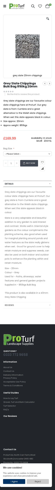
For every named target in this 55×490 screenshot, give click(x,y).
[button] (40, 6)
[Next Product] (49, 83)
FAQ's (6, 409)
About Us (7, 367)
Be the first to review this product (23, 94)
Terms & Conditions (13, 385)
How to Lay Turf (10, 398)
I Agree (14, 481)
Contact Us (8, 371)
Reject (38, 481)
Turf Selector (9, 405)
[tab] (27, 184)
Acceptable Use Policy (14, 381)
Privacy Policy (10, 378)
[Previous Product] (45, 83)
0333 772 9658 (21, 462)
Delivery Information (13, 374)
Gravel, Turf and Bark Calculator (19, 402)
